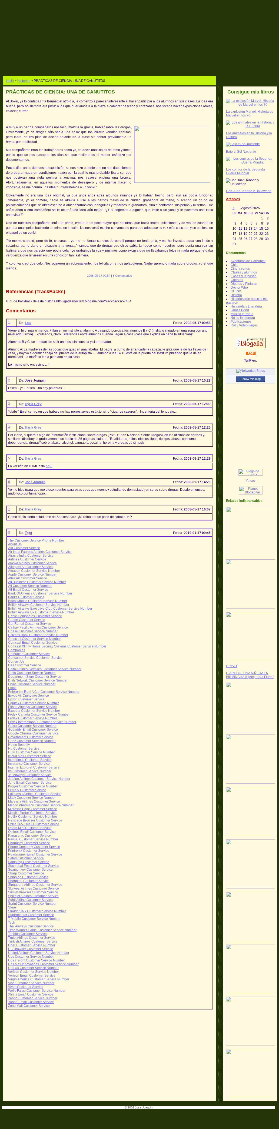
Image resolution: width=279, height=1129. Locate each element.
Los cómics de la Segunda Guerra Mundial (245, 171)
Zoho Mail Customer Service (29, 1006)
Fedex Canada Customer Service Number (39, 714)
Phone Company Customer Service (34, 847)
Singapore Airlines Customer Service (35, 885)
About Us (15, 544)
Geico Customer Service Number (32, 726)
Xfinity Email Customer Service (30, 994)
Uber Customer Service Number (31, 945)
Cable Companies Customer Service (35, 616)
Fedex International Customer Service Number (42, 722)
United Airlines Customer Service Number (38, 953)
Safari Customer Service (26, 858)
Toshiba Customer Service (27, 934)
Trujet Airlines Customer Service (31, 938)
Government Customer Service (30, 737)
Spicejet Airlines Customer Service (33, 896)
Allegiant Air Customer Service (30, 567)
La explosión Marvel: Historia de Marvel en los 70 (249, 113)
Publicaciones (241, 321)
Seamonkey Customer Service (30, 869)
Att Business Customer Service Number (37, 582)
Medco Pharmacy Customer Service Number (41, 805)
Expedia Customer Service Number (34, 711)
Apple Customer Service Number (32, 574)
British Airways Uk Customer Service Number (41, 612)
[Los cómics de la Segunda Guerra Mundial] (250, 162)
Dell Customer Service (24, 665)
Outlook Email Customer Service (32, 832)
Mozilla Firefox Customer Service (32, 813)
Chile (234, 265)
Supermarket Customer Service (31, 915)
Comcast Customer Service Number (34, 639)
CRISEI (231, 666)
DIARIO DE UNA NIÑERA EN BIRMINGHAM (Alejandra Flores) (250, 675)
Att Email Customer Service (28, 590)
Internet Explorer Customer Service (33, 767)
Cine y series (240, 268)
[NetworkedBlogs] (250, 371)
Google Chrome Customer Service (33, 733)
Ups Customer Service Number (31, 956)
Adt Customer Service (24, 548)
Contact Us (16, 661)
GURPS (236, 291)
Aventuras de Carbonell (248, 261)
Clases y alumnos (244, 272)
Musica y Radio (242, 314)
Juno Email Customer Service (30, 782)
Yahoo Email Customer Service (31, 1002)
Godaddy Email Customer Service (33, 729)
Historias (23, 81)
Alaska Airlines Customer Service (32, 563)
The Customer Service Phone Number (36, 540)
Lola (28, 323)
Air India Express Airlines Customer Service (40, 552)
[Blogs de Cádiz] (250, 474)
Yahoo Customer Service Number (32, 998)
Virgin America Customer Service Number (38, 979)
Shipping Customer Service (28, 877)
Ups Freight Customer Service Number (36, 960)
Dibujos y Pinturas (244, 284)
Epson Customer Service (26, 699)
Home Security (19, 745)
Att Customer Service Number (30, 586)
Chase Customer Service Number (33, 631)
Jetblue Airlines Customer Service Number (39, 779)
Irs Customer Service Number (29, 771)
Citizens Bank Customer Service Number (38, 635)
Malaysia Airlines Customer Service (34, 801)
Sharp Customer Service (26, 873)
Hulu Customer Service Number (31, 752)
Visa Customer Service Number (31, 983)
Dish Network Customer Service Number (38, 680)
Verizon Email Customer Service (31, 975)
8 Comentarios (122, 275)
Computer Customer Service (29, 654)
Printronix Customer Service (28, 851)
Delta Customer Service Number (32, 673)
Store (12, 907)
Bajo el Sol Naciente (241, 151)
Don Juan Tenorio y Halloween (248, 191)
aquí (49, 466)
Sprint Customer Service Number (32, 904)
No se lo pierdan (243, 318)
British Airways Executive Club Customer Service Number (50, 608)
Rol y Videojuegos (244, 325)
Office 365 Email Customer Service (33, 824)
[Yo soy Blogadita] (250, 482)
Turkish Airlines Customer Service (33, 941)
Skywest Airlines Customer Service (33, 888)
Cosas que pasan (244, 276)
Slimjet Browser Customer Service (33, 892)
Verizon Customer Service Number (33, 972)
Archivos (233, 199)
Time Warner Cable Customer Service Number (42, 930)
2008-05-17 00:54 (98, 275)
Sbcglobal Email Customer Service (33, 866)
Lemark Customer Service (27, 790)
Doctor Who (239, 287)
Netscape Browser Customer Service (35, 820)
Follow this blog (251, 378)
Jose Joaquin (35, 482)
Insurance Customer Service (29, 764)
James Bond (240, 310)
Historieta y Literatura (246, 306)
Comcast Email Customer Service (32, 642)
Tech (11, 922)
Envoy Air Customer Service (28, 695)
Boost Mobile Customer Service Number (37, 601)
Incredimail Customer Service (29, 760)
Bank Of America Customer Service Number (40, 593)
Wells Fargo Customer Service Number (36, 991)
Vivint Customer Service (25, 987)
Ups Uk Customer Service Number (33, 968)
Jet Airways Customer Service (30, 775)
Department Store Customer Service (34, 677)
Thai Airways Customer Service (31, 926)
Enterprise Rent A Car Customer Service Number (43, 692)
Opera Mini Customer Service (29, 828)
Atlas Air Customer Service (27, 578)
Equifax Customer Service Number (33, 703)
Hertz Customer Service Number (32, 741)
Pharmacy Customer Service (29, 843)
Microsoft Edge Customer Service (32, 809)
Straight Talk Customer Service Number (37, 911)
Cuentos (237, 280)
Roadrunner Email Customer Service (35, 854)
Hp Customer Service (23, 748)
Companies (16, 650)
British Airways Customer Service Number (38, 605)
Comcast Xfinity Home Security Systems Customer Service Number (57, 646)
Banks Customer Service (26, 597)
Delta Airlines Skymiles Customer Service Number (44, 669)
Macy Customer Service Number (32, 798)
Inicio (10, 81)
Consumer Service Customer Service (35, 658)
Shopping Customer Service (28, 881)
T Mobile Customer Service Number (34, 919)
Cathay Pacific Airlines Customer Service (38, 627)
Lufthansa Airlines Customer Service (34, 794)
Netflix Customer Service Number (32, 817)
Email (12, 688)
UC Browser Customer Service (30, 949)
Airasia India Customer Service (31, 555)
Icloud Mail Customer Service (29, 756)
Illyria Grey (33, 404)
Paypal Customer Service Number (33, 839)
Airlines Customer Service (27, 559)
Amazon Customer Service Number (34, 571)
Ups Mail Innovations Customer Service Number (43, 964)
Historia (236, 295)
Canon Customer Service (26, 620)
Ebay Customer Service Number (31, 684)
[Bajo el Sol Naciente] (243, 144)
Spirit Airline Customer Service (30, 900)
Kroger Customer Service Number (33, 786)
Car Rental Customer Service (29, 624)
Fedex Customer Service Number (32, 718)
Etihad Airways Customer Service (32, 707)
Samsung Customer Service (28, 862)
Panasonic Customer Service (29, 835)
